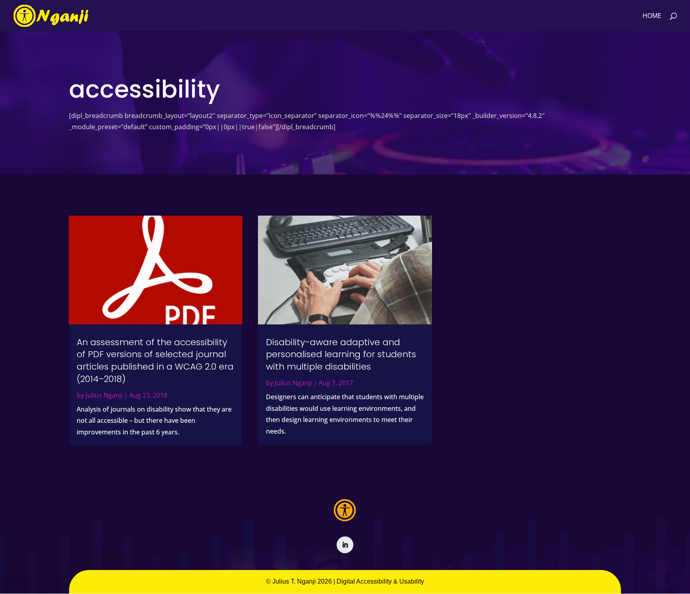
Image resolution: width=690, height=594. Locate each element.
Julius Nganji (104, 395)
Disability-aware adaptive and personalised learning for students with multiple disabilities (341, 354)
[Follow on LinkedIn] (345, 544)
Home (651, 16)
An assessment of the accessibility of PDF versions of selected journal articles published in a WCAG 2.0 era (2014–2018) (155, 360)
